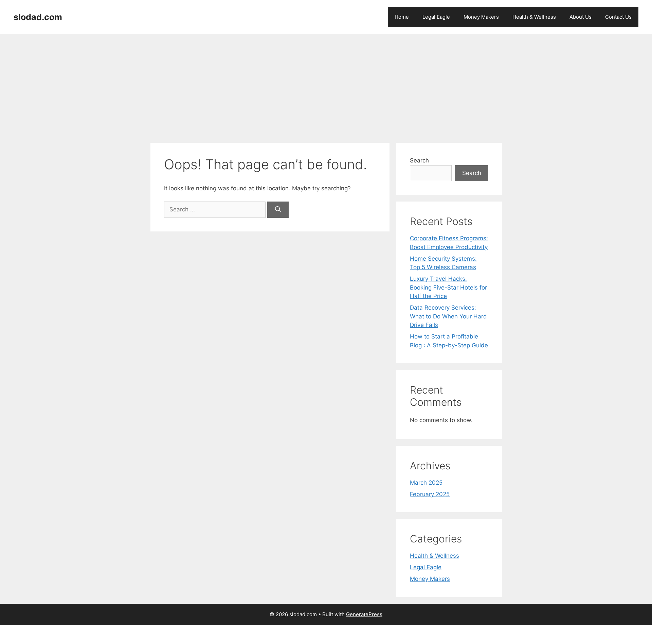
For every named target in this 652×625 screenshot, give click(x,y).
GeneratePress (364, 614)
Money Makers (481, 17)
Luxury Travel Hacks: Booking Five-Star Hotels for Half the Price (448, 287)
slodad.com (38, 17)
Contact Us (618, 17)
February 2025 (430, 494)
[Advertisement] (326, 85)
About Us (580, 17)
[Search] (278, 210)
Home (402, 17)
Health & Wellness (534, 17)
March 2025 (426, 482)
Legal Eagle (436, 17)
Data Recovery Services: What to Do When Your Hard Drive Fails (448, 316)
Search (419, 160)
